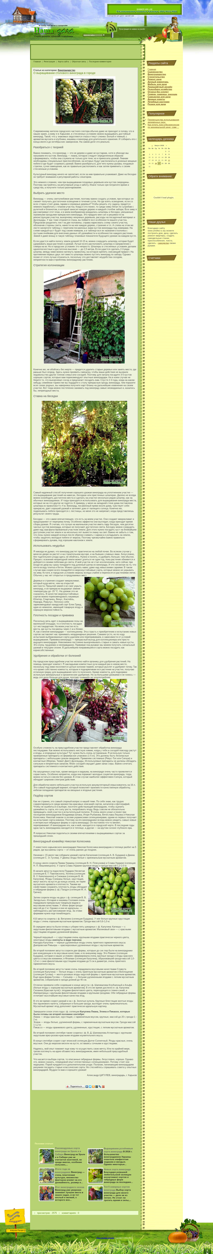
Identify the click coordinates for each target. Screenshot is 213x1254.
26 (156, 163)
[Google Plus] (103, 1087)
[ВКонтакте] (87, 1087)
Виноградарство (66, 70)
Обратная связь (79, 62)
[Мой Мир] (96, 1087)
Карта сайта (63, 62)
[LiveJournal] (100, 1087)
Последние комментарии (100, 62)
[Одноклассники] (93, 1087)
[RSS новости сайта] (112, 27)
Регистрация (49, 62)
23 (169, 160)
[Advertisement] (87, 52)
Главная (37, 62)
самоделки (163, 243)
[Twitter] (90, 1087)
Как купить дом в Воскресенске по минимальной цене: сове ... (163, 125)
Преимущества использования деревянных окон (163, 120)
